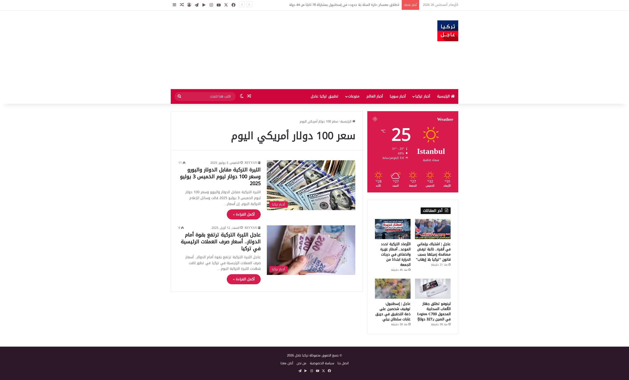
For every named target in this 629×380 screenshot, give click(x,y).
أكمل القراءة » (244, 214)
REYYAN (251, 162)
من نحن (301, 363)
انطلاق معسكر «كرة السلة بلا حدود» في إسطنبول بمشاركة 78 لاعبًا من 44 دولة (344, 5)
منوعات (353, 96)
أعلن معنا (287, 363)
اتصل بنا (343, 363)
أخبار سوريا (398, 96)
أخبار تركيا (422, 96)
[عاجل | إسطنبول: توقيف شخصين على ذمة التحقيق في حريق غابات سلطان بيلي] (393, 289)
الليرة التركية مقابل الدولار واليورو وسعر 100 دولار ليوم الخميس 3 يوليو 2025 (220, 176)
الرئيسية (444, 96)
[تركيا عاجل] (447, 30)
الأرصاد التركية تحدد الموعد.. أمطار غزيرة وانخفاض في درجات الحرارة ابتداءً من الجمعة (395, 254)
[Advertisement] (265, 49)
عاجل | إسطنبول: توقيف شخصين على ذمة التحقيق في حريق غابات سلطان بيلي (393, 311)
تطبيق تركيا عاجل (325, 96)
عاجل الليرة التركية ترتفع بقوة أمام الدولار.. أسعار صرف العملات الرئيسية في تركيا (221, 241)
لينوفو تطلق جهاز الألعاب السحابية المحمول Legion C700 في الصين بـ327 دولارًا (434, 311)
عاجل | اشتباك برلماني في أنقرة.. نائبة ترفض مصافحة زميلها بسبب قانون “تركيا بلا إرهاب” (433, 252)
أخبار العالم (375, 96)
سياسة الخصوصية (322, 363)
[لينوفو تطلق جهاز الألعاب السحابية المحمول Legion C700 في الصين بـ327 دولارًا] (433, 289)
